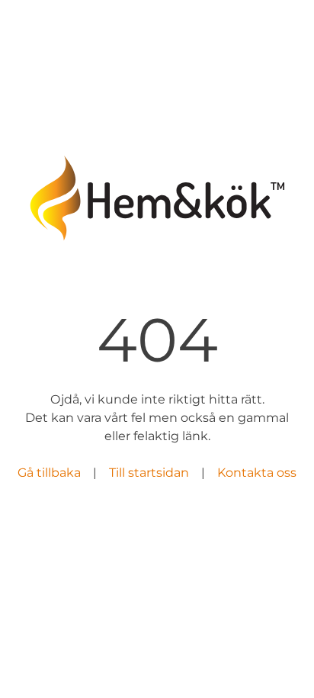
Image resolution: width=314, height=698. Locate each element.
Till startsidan (149, 472)
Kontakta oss (256, 472)
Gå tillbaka (49, 472)
